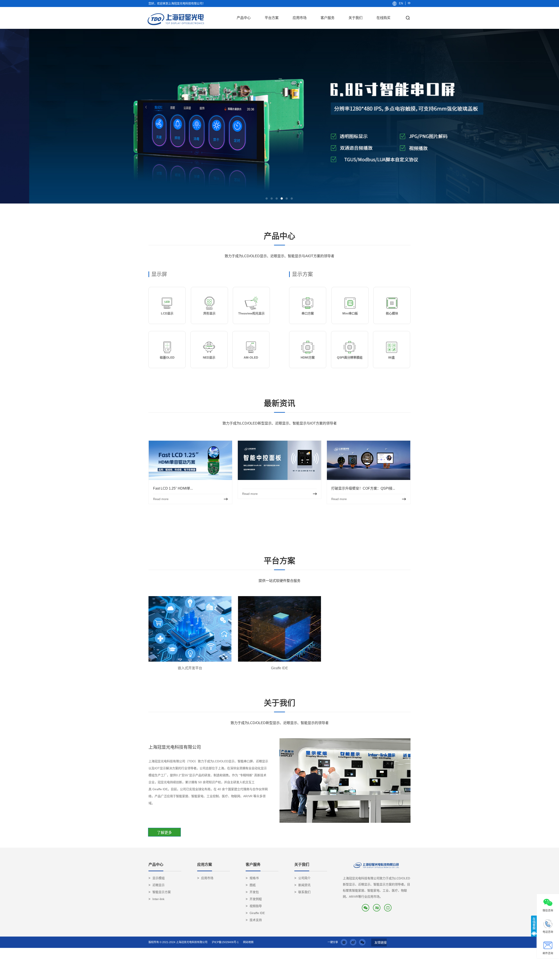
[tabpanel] (279, 116)
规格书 (254, 878)
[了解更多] (164, 833)
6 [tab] (292, 198)
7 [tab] (292, 523)
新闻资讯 (304, 885)
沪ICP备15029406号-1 (225, 942)
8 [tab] (297, 523)
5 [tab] (287, 198)
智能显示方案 (161, 892)
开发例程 (256, 899)
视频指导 (256, 906)
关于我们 (355, 18)
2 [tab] (272, 198)
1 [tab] (267, 198)
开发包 (254, 892)
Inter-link (158, 899)
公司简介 (304, 878)
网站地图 (248, 942)
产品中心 (244, 18)
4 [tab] (282, 198)
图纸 (253, 885)
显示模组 (158, 878)
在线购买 (383, 18)
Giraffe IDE (257, 913)
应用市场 (300, 18)
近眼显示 (158, 885)
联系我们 (304, 892)
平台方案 (272, 18)
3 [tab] (277, 198)
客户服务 (328, 18)
